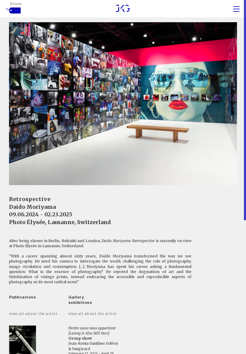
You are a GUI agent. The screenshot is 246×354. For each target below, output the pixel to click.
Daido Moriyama (32, 206)
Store (16, 4)
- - (16, 10)
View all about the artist (33, 314)
